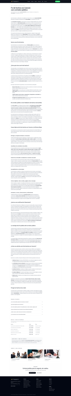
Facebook (50, 380)
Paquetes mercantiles (27, 384)
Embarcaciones (38, 385)
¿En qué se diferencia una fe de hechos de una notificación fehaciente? (22, 309)
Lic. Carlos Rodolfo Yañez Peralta (34, 241)
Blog (42, 1)
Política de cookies (51, 390)
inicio (12, 5)
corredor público (14, 105)
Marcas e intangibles (39, 384)
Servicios (29, 1)
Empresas (39, 1)
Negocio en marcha (38, 383)
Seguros (36, 1)
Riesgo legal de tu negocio (27, 385)
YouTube (50, 384)
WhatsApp (58, 1)
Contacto (45, 1)
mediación (23, 176)
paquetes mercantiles (36, 153)
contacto (38, 34)
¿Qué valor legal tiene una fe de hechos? (17, 304)
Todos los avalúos (38, 380)
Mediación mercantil (26, 383)
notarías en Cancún (36, 120)
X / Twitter (50, 383)
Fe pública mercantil (26, 380)
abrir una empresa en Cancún (26, 153)
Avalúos (32, 1)
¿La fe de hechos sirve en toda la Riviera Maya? (18, 314)
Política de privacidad (52, 389)
